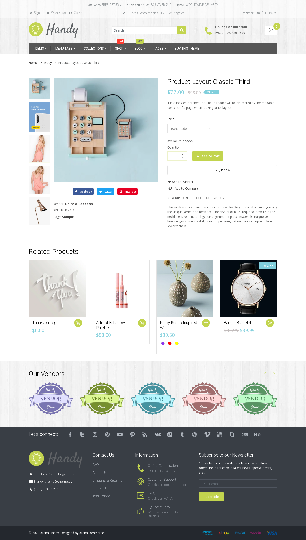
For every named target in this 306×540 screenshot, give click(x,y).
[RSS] (144, 434)
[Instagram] (95, 434)
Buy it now (222, 170)
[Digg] (244, 434)
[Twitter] (82, 434)
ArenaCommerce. (92, 533)
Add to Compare (187, 188)
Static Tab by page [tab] (210, 198)
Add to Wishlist (182, 182)
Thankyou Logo (45, 322)
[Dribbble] (194, 434)
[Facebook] (70, 434)
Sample (68, 217)
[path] (132, 434)
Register (247, 13)
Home (34, 62)
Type (171, 119)
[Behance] (256, 434)
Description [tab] (177, 198)
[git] (169, 434)
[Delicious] (219, 434)
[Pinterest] (107, 434)
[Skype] (232, 434)
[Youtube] (119, 434)
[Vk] (157, 434)
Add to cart (211, 156)
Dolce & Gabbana (79, 204)
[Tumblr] (182, 434)
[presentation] (265, 373)
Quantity (173, 147)
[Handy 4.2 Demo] (53, 30)
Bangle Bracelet (237, 322)
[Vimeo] (207, 434)
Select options (206, 323)
